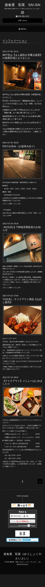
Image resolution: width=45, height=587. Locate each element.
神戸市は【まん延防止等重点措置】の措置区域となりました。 (22, 56)
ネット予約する (22, 521)
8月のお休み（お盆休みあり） (19, 146)
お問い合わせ (22, 20)
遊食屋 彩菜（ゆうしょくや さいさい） (24, 562)
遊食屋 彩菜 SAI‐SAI (22, 5)
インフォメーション (14, 40)
